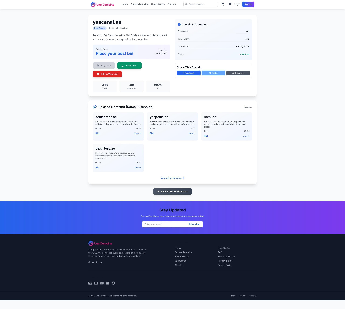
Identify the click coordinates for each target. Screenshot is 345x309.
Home (125, 4)
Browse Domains (139, 4)
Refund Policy (225, 265)
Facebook (189, 73)
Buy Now (106, 65)
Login (237, 4)
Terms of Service (226, 256)
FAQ (220, 252)
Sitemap (253, 296)
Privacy (243, 296)
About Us (179, 265)
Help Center (224, 248)
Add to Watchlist (109, 74)
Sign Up (248, 4)
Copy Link (239, 73)
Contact (172, 4)
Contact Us (180, 260)
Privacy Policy (225, 260)
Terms (233, 296)
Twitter (214, 73)
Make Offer (131, 65)
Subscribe (194, 224)
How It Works (158, 4)
